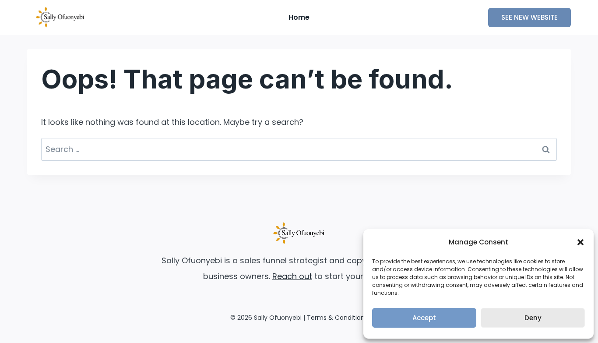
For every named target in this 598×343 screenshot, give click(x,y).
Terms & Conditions (337, 317)
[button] (580, 242)
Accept (424, 317)
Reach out (292, 276)
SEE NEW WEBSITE (529, 17)
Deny (533, 317)
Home (299, 17)
